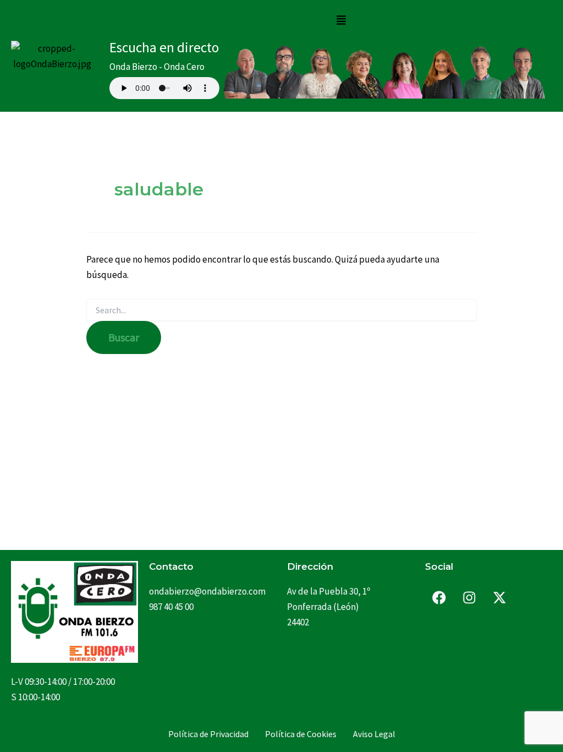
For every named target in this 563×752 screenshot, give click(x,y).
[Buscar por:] (281, 310)
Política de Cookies (300, 733)
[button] (341, 20)
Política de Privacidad (208, 733)
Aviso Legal (374, 733)
